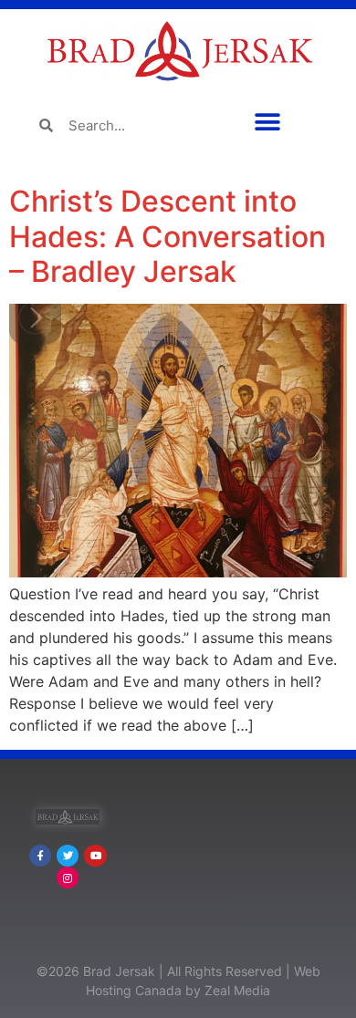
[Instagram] (68, 877)
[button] (267, 121)
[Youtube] (95, 856)
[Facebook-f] (40, 856)
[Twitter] (68, 856)
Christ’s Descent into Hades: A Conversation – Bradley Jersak (167, 236)
